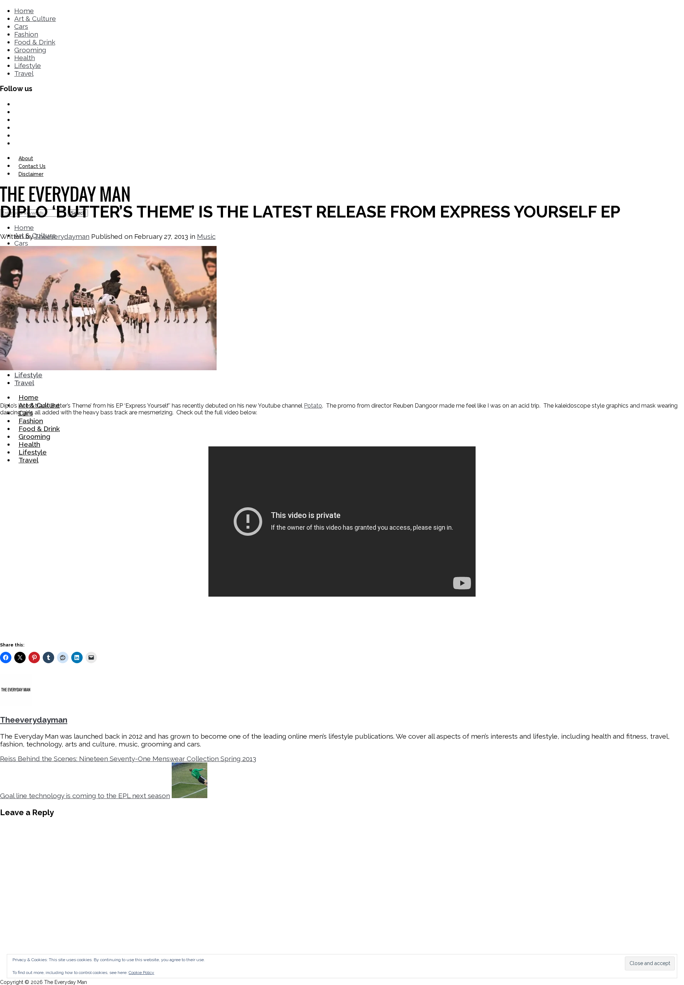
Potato (313, 405)
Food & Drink (34, 42)
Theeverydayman (61, 236)
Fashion (26, 34)
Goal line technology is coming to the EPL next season (85, 796)
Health (24, 58)
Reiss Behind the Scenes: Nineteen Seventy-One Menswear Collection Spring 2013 (128, 759)
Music (206, 236)
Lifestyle (27, 65)
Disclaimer (31, 174)
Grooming (30, 50)
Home (24, 11)
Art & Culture (35, 18)
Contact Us (32, 166)
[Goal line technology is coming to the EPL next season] (189, 796)
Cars (21, 26)
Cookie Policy (141, 972)
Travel (23, 73)
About (26, 158)
